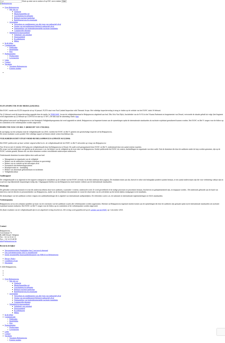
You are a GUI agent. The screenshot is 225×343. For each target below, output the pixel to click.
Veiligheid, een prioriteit (23, 306)
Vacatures (8, 336)
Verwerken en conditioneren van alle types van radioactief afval (37, 296)
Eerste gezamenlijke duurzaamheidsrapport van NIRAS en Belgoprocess (31, 255)
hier (77, 116)
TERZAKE (55, 114)
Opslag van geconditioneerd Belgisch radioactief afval (34, 298)
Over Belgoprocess (12, 279)
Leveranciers (14, 329)
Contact (7, 334)
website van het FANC (98, 210)
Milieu (16, 313)
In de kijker (9, 315)
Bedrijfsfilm (13, 321)
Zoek (64, 1)
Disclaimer (9, 263)
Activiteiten (13, 294)
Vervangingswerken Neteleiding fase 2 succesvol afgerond (26, 250)
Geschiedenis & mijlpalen (23, 287)
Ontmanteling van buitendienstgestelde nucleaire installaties (36, 300)
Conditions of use (11, 261)
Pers (11, 323)
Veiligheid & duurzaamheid (19, 304)
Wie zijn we (13, 281)
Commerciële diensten (22, 302)
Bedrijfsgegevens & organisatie (25, 292)
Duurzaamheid (19, 308)
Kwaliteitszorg (19, 311)
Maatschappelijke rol (21, 285)
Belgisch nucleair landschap (24, 290)
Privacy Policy (10, 259)
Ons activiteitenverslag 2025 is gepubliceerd (21, 253)
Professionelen (10, 325)
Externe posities (15, 340)
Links (7, 332)
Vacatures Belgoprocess (18, 338)
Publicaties (13, 319)
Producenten (14, 327)
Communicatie (10, 317)
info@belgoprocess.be (8, 241)
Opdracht (17, 283)
